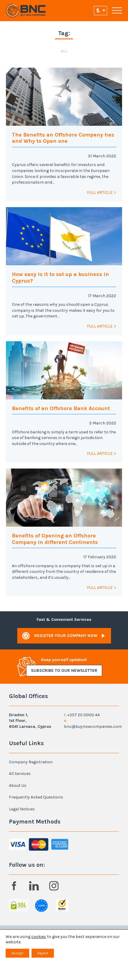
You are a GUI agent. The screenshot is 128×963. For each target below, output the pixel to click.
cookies (38, 936)
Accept (17, 953)
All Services (20, 773)
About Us (17, 785)
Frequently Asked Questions (36, 797)
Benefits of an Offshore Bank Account (61, 408)
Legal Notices (22, 809)
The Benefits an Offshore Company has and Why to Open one (63, 138)
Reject (43, 953)
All (64, 51)
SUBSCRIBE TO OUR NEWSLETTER (64, 670)
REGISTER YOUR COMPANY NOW (65, 635)
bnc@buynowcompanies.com (93, 726)
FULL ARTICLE (100, 192)
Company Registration (31, 761)
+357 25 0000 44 (83, 714)
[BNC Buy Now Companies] (26, 10)
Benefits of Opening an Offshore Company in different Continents (55, 538)
